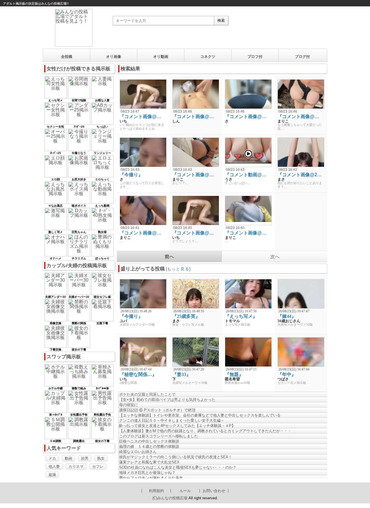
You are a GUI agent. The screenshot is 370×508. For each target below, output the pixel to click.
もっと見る (178, 269)
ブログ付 (302, 56)
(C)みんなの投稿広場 (169, 498)
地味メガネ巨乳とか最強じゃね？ (147, 472)
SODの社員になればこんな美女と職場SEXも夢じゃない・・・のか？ (177, 467)
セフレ (97, 466)
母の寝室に (128, 405)
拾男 (84, 458)
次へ (275, 256)
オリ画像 (113, 56)
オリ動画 (160, 56)
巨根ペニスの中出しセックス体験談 (149, 441)
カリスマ (76, 466)
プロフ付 (254, 56)
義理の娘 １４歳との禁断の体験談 (149, 446)
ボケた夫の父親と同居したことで (147, 394)
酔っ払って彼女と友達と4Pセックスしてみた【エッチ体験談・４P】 (177, 425)
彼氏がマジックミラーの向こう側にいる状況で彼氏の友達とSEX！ (175, 457)
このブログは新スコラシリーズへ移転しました (158, 436)
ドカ (52, 458)
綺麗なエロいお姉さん (138, 452)
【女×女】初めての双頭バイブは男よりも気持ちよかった (167, 399)
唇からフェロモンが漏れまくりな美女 (151, 478)
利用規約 (156, 491)
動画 (68, 458)
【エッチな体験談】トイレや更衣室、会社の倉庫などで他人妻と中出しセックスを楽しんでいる (200, 415)
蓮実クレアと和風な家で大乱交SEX (149, 462)
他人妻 (54, 466)
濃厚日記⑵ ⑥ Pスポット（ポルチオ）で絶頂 (157, 410)
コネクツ (207, 56)
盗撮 (52, 474)
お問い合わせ (214, 491)
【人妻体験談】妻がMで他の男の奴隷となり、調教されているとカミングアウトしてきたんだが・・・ (205, 431)
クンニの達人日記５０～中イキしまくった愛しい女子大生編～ (171, 420)
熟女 (101, 458)
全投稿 (66, 56)
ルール (185, 491)
